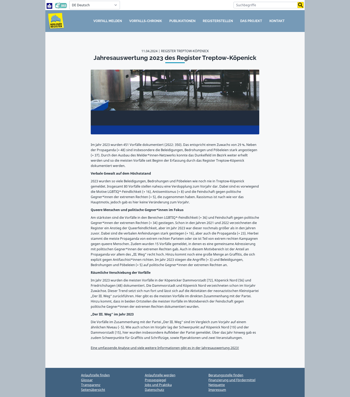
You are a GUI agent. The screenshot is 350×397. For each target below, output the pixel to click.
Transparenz (90, 385)
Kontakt (277, 21)
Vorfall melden (107, 21)
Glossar (87, 380)
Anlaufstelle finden (95, 375)
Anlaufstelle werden (160, 375)
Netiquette (216, 385)
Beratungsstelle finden (225, 375)
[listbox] (94, 5)
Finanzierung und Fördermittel (231, 380)
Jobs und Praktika (158, 385)
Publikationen (182, 21)
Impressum (217, 389)
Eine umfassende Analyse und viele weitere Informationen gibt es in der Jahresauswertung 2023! (165, 348)
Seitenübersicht (93, 389)
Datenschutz (154, 389)
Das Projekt (251, 21)
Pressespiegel (155, 380)
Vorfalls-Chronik (145, 21)
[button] (301, 5)
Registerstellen (218, 21)
